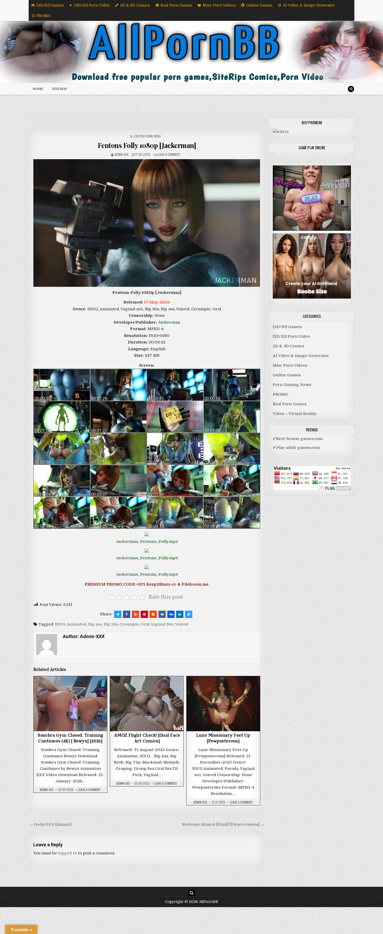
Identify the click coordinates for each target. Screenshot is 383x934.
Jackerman (169, 322)
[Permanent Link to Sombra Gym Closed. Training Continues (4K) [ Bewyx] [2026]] (70, 703)
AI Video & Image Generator (309, 5)
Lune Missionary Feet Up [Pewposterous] (223, 739)
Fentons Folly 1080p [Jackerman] (147, 145)
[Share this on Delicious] (188, 614)
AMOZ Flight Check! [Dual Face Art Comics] (147, 739)
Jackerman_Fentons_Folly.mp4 (147, 541)
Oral (145, 624)
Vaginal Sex (162, 624)
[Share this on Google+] (135, 614)
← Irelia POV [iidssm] (50, 824)
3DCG (59, 624)
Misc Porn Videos (219, 5)
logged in (67, 853)
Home (38, 89)
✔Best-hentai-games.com (298, 438)
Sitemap (59, 89)
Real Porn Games (176, 5)
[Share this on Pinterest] (144, 614)
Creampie (129, 624)
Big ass (95, 624)
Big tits (111, 624)
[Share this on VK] (162, 614)
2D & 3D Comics (135, 5)
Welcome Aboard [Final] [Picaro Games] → (223, 824)
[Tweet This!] (117, 614)
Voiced (181, 624)
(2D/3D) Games (50, 5)
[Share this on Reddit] (153, 614)
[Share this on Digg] (171, 614)
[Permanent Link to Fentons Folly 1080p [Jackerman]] (146, 223)
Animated (76, 624)
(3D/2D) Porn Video (92, 5)
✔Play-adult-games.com (296, 447)
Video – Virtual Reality (295, 413)
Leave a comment (168, 154)
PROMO (43, 16)
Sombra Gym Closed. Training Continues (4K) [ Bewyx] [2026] (70, 739)
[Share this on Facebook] (126, 614)
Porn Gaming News (292, 384)
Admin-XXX (121, 154)
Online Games (259, 5)
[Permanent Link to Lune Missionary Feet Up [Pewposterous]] (223, 703)
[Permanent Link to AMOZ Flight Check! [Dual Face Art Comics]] (146, 703)
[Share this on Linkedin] (179, 614)
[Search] (351, 89)
